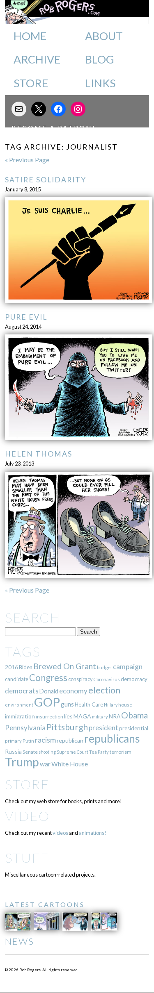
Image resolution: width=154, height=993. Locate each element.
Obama (134, 715)
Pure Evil (26, 317)
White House (69, 764)
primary (13, 740)
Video (27, 816)
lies (68, 716)
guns (67, 704)
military (100, 716)
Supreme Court (72, 751)
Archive (37, 59)
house (125, 704)
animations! (92, 832)
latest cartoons (45, 904)
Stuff (27, 858)
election (104, 690)
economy (73, 690)
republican (70, 740)
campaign (128, 666)
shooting (47, 751)
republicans (112, 738)
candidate (16, 679)
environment (19, 704)
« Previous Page (27, 160)
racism (45, 740)
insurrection (49, 717)
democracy (134, 679)
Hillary (110, 704)
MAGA (82, 716)
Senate (30, 752)
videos (60, 832)
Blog (99, 59)
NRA (114, 716)
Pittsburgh (67, 727)
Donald (48, 691)
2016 (11, 667)
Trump (22, 762)
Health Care (89, 704)
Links (100, 83)
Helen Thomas (38, 454)
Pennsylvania (25, 727)
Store (31, 83)
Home (30, 36)
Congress (48, 677)
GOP (47, 702)
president (103, 728)
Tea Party (99, 751)
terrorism (120, 752)
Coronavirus (106, 679)
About (104, 36)
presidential (133, 728)
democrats (22, 690)
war (45, 764)
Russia (13, 751)
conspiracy (80, 679)
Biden (25, 667)
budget (104, 667)
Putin (28, 741)
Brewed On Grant (64, 666)
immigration (20, 716)
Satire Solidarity (45, 179)
